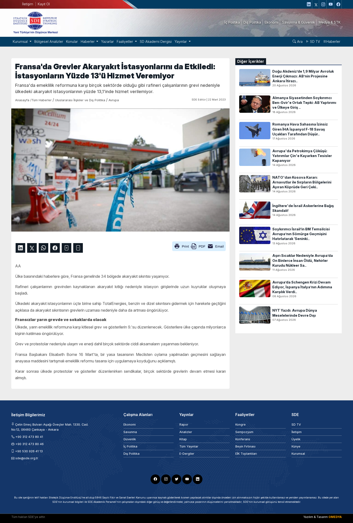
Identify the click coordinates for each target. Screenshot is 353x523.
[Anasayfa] (35, 22)
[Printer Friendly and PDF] (199, 245)
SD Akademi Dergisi (156, 41)
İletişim (27, 4)
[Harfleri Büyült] (66, 248)
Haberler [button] (88, 41)
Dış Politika (131, 453)
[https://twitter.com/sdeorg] (316, 4)
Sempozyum (244, 432)
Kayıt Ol (44, 4)
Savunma (130, 432)
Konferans (242, 439)
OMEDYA (335, 517)
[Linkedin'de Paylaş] (20, 248)
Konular (72, 41)
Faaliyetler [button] (125, 41)
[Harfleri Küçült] (78, 248)
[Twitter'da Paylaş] (32, 248)
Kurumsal (298, 453)
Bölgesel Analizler (48, 41)
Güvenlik (129, 439)
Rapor (183, 424)
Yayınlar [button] (181, 41)
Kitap (183, 439)
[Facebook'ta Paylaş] (55, 248)
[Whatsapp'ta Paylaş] (43, 248)
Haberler (333, 41)
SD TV (314, 41)
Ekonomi (129, 424)
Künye (296, 446)
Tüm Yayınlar (188, 446)
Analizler (185, 432)
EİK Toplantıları (246, 453)
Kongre (240, 424)
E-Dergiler (186, 453)
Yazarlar (107, 41)
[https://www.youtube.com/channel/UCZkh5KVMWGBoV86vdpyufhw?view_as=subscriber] (331, 4)
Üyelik (296, 439)
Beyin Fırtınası (245, 446)
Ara (299, 41)
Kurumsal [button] (21, 41)
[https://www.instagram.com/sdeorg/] (323, 4)
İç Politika (130, 446)
